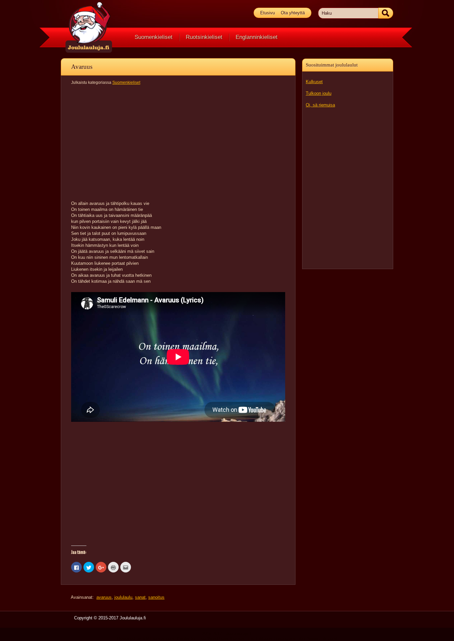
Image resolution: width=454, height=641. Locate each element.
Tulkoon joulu (318, 93)
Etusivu (267, 12)
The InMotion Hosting (267, 638)
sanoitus (156, 597)
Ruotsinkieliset (204, 37)
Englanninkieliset (257, 37)
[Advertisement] (348, 187)
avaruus (104, 597)
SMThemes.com (158, 638)
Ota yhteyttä (293, 12)
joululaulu (123, 597)
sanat (140, 597)
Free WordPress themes (220, 638)
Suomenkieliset (153, 37)
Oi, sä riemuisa (320, 104)
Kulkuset (314, 81)
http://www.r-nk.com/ (317, 638)
